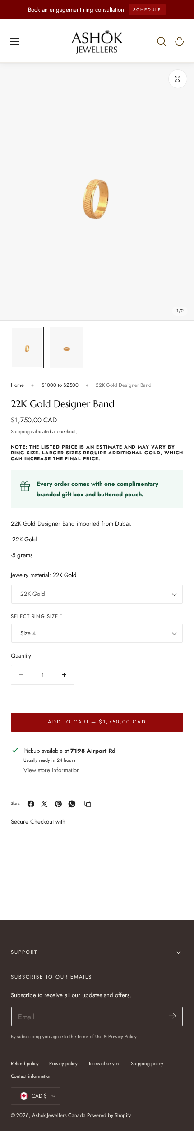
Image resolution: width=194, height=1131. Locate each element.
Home (17, 385)
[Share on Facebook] (31, 804)
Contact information (31, 1076)
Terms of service (104, 1063)
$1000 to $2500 (60, 385)
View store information (51, 770)
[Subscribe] (172, 1016)
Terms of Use (90, 1036)
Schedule (147, 9)
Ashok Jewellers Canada (59, 1115)
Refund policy (25, 1063)
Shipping (20, 431)
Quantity (21, 655)
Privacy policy (63, 1063)
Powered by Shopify (109, 1115)
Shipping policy (147, 1063)
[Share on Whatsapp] (72, 804)
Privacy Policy (122, 1036)
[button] (15, 41)
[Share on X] (44, 804)
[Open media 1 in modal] (177, 78)
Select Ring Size (37, 616)
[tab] (27, 347)
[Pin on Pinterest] (58, 804)
